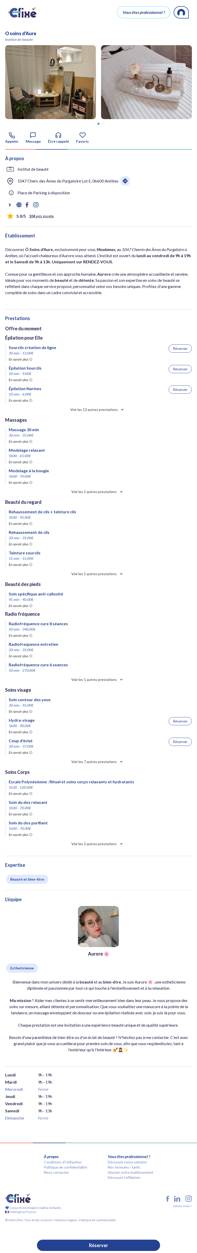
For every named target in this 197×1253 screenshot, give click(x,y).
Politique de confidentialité (65, 1167)
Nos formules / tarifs (124, 1167)
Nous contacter (56, 1172)
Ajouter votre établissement (130, 1172)
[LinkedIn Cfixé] (177, 1199)
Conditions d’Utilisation (63, 1162)
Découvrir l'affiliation (124, 1177)
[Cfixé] (22, 12)
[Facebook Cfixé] (167, 1199)
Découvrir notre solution (127, 1162)
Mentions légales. (66, 1220)
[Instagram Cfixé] (188, 1199)
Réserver (98, 1245)
